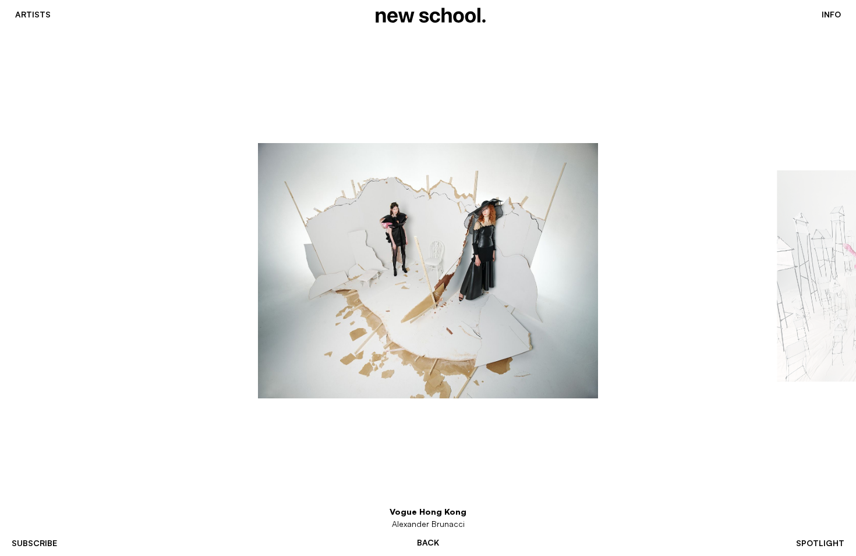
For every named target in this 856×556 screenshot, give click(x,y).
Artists (33, 14)
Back (428, 543)
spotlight (820, 543)
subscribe (34, 543)
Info (831, 14)
